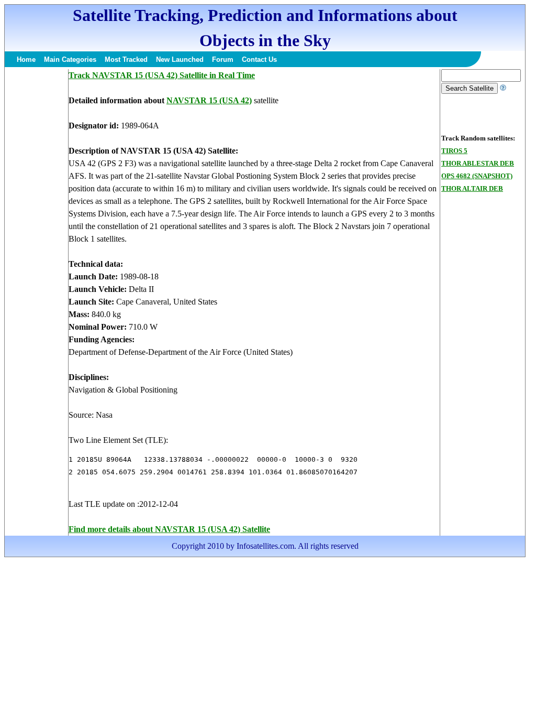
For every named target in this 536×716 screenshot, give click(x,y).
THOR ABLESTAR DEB (477, 163)
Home (26, 59)
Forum (222, 59)
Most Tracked (126, 59)
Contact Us (259, 59)
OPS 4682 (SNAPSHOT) (476, 176)
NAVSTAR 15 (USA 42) (209, 100)
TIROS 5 (454, 151)
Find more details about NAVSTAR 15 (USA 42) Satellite (169, 529)
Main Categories (70, 59)
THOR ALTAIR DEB (472, 188)
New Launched (180, 59)
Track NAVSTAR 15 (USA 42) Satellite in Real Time (162, 75)
